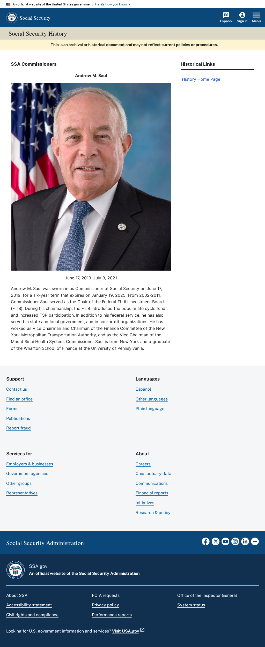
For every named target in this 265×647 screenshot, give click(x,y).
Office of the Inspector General (207, 595)
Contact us (16, 389)
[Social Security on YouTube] (225, 543)
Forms (12, 408)
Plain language (150, 408)
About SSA (16, 595)
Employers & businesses (29, 464)
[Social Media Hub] (255, 543)
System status (191, 605)
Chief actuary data (153, 473)
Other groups (19, 483)
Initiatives (145, 502)
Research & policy (153, 512)
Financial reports (152, 492)
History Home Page (201, 79)
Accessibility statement (29, 605)
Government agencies (27, 473)
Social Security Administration (109, 573)
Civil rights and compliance (32, 614)
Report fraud (18, 428)
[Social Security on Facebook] (206, 543)
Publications (18, 418)
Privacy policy (105, 605)
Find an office (19, 399)
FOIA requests (106, 595)
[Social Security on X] (215, 543)
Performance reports (112, 614)
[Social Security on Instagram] (235, 543)
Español (143, 389)
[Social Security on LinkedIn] (245, 543)
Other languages (152, 399)
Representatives (22, 492)
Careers (143, 464)
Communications (152, 483)
